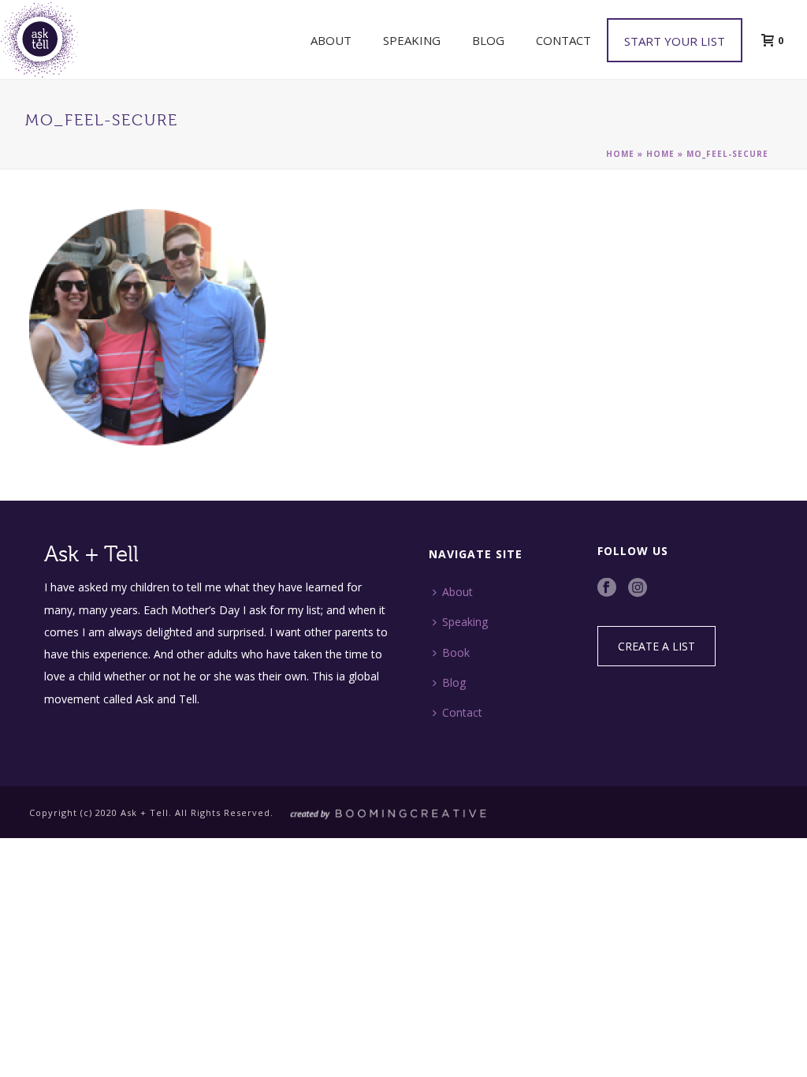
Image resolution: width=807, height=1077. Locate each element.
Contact (563, 40)
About (331, 40)
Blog (488, 40)
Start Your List (674, 41)
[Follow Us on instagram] (637, 588)
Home (620, 153)
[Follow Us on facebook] (606, 588)
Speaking (412, 40)
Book (456, 652)
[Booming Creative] (383, 812)
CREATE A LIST (656, 646)
